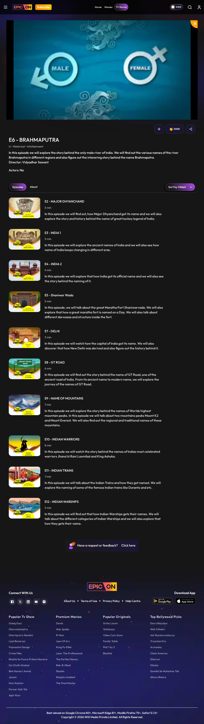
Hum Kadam (16, 683)
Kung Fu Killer (64, 647)
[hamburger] (5, 7)
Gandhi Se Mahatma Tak (164, 671)
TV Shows (121, 7)
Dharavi (155, 659)
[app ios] (185, 601)
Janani (13, 677)
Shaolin (60, 671)
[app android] (163, 601)
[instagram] (44, 601)
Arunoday (156, 647)
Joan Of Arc (63, 641)
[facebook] (12, 601)
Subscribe (43, 7)
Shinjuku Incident (65, 677)
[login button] (199, 7)
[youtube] (36, 601)
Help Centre (133, 601)
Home (98, 7)
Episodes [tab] (17, 187)
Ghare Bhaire (158, 677)
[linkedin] (28, 601)
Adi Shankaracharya (162, 635)
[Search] (190, 7)
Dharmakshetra (18, 629)
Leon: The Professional (69, 653)
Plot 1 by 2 (109, 647)
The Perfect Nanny (67, 659)
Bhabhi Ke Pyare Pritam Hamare (28, 659)
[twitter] (20, 601)
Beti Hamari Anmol (20, 671)
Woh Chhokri (157, 629)
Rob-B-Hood (63, 665)
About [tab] (33, 187)
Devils (59, 623)
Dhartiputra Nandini (21, 635)
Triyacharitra (158, 641)
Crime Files (15, 653)
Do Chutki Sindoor (19, 665)
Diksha (154, 665)
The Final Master (66, 683)
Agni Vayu (15, 695)
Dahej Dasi (15, 623)
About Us (69, 601)
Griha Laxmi (110, 623)
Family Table (110, 641)
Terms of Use (89, 601)
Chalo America (159, 653)
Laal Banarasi (17, 641)
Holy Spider (63, 629)
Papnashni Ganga (19, 647)
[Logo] (22, 7)
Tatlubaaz (109, 629)
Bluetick (107, 653)
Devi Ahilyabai (158, 623)
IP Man (60, 635)
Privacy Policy (111, 601)
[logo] (102, 586)
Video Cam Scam (113, 635)
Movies (108, 7)
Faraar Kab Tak (18, 689)
